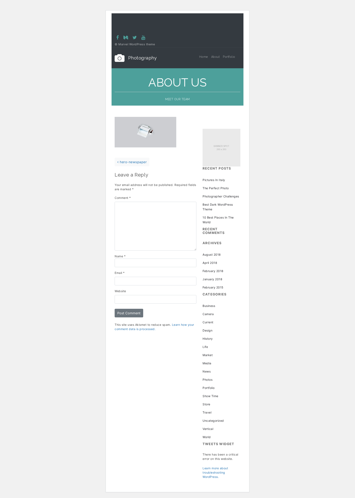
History (208, 338)
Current (208, 322)
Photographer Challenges (221, 196)
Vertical (208, 429)
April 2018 (210, 262)
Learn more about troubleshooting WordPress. (215, 472)
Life (205, 347)
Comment (123, 197)
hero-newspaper (133, 162)
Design (207, 330)
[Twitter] (135, 37)
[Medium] (126, 37)
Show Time (210, 396)
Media (207, 363)
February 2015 (213, 287)
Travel (207, 412)
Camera (208, 314)
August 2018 (212, 254)
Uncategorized (213, 420)
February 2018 (213, 271)
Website (120, 291)
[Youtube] (143, 37)
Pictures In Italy (214, 180)
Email (120, 273)
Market (208, 355)
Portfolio (209, 388)
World (207, 437)
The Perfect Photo (216, 188)
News (207, 371)
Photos (207, 379)
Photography (142, 57)
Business (209, 306)
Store (206, 404)
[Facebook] (118, 37)
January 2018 (212, 279)
